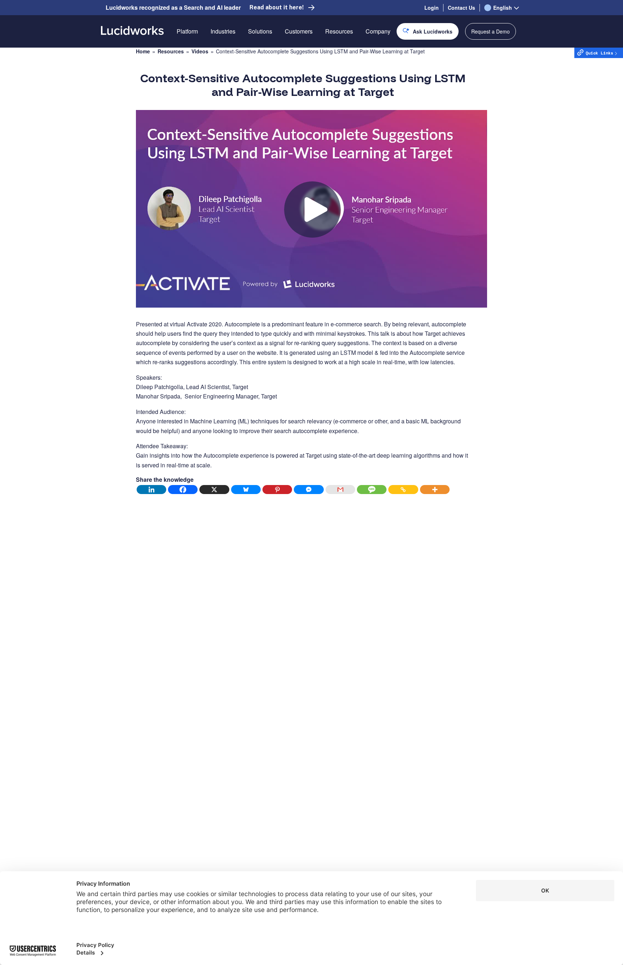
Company (378, 31)
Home (143, 51)
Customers (299, 31)
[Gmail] (340, 489)
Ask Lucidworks (432, 31)
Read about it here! (276, 7)
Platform (187, 31)
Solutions (260, 31)
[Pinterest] (277, 489)
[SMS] (372, 489)
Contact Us (461, 7)
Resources (339, 31)
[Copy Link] (403, 489)
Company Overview (390, 56)
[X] (214, 489)
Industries (223, 31)
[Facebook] (183, 489)
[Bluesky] (246, 489)
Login (431, 7)
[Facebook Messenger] (309, 489)
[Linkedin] (152, 489)
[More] (435, 489)
